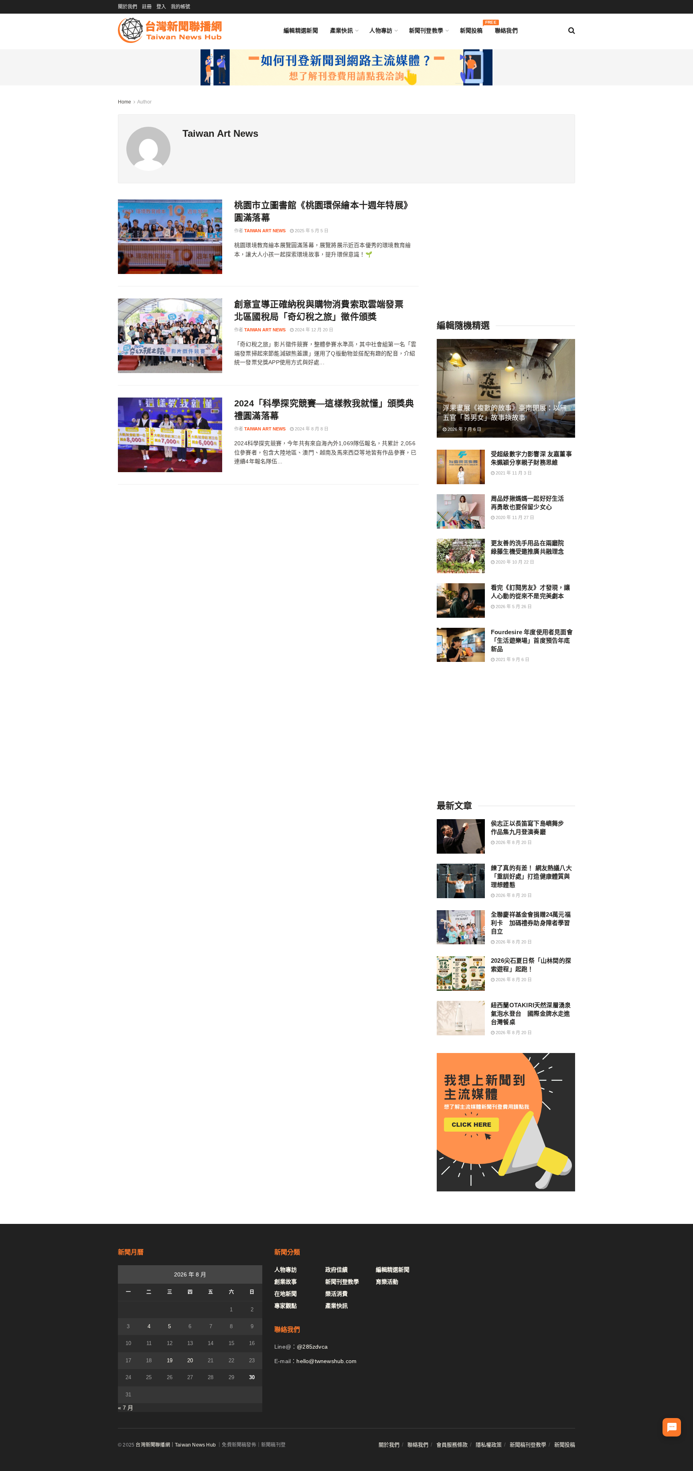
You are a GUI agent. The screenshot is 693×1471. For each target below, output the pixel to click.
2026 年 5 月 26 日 (513, 606)
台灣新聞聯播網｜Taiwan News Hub (176, 1445)
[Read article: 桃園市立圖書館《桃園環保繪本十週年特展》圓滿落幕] (170, 236)
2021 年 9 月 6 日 (511, 659)
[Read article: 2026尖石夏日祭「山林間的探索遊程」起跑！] (461, 973)
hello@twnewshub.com (326, 1361)
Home (124, 102)
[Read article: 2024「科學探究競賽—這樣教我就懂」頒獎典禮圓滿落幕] (170, 435)
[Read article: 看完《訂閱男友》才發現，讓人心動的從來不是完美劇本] (461, 600)
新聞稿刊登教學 (528, 1445)
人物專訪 (380, 30)
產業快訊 (341, 30)
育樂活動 (387, 1281)
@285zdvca (312, 1346)
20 (190, 1360)
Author (144, 102)
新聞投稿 (471, 29)
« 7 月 (125, 1407)
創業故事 (285, 1281)
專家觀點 (285, 1306)
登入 (161, 7)
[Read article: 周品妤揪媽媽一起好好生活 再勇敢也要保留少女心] (461, 511)
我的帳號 (180, 7)
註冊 (147, 7)
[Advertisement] (506, 249)
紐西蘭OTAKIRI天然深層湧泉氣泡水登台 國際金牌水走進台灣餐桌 (531, 1013)
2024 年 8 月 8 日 (311, 428)
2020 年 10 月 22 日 (514, 562)
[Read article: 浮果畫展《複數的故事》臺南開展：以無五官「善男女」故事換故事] (506, 388)
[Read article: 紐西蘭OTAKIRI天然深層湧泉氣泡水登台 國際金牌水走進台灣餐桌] (461, 1018)
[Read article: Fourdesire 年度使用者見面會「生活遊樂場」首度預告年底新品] (461, 645)
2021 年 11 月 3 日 (513, 473)
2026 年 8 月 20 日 (513, 842)
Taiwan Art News (265, 230)
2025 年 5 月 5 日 (311, 230)
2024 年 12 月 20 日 (313, 329)
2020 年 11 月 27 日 (514, 517)
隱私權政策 (489, 1445)
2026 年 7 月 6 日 (463, 429)
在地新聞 (285, 1293)
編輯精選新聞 (301, 30)
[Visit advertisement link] (346, 67)
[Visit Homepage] (170, 30)
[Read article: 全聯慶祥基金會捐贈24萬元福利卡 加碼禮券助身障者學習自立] (461, 927)
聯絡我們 (506, 30)
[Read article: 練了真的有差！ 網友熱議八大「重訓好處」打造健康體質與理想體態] (461, 881)
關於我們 (127, 7)
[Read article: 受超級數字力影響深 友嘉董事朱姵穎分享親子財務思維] (461, 467)
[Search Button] (571, 30)
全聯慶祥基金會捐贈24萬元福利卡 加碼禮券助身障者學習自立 (531, 923)
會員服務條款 (452, 1445)
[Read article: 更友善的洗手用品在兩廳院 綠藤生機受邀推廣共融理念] (461, 556)
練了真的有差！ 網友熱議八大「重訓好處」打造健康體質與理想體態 (531, 876)
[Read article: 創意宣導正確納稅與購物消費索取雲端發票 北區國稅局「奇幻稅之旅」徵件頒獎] (170, 335)
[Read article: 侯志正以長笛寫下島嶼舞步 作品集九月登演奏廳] (461, 836)
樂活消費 (336, 1293)
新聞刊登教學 (426, 30)
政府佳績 (336, 1269)
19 (169, 1360)
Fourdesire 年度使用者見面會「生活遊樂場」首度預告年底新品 (532, 640)
